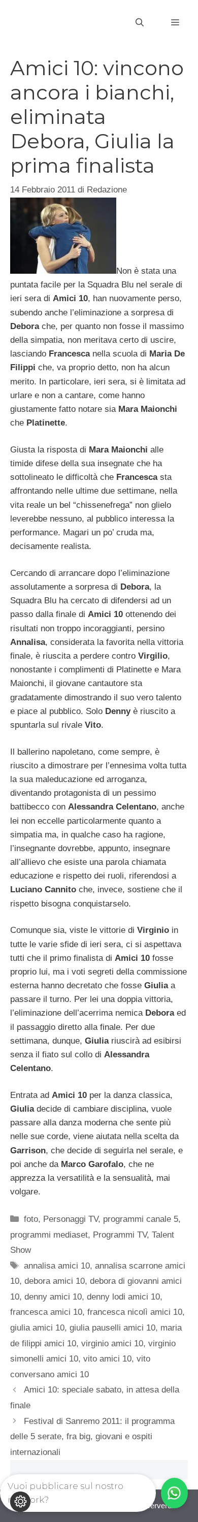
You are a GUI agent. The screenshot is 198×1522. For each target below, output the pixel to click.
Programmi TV (120, 1235)
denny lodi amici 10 (123, 1297)
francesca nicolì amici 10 (134, 1312)
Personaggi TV (70, 1219)
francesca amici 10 (46, 1312)
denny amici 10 (53, 1297)
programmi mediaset (49, 1235)
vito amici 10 (107, 1359)
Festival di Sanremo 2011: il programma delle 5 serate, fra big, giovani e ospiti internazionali (92, 1436)
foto (31, 1219)
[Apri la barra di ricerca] (139, 23)
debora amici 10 (54, 1281)
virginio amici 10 (112, 1343)
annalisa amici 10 (57, 1266)
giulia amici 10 (37, 1328)
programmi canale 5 (140, 1219)
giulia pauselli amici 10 (112, 1328)
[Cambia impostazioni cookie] (20, 1502)
